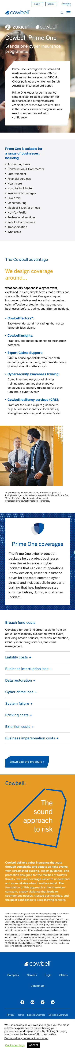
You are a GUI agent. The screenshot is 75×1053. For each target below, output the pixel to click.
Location (66, 3)
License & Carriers (36, 1015)
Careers (32, 975)
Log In (37, 4)
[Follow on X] (42, 1002)
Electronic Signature (58, 1015)
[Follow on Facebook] (22, 1002)
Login (48, 975)
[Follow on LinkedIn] (53, 1002)
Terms (21, 1015)
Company (13, 975)
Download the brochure (26, 761)
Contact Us (37, 986)
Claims (51, 4)
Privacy (10, 1015)
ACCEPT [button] (33, 1045)
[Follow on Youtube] (32, 1002)
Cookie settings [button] (15, 1045)
